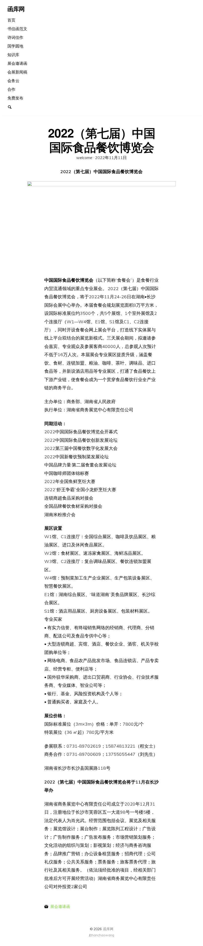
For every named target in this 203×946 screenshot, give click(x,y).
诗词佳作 (15, 37)
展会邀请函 (17, 63)
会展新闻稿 (17, 71)
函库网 (108, 929)
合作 (11, 89)
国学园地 (15, 46)
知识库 (13, 54)
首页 (11, 20)
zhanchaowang (102, 935)
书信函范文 (17, 28)
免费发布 (15, 97)
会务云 (13, 80)
